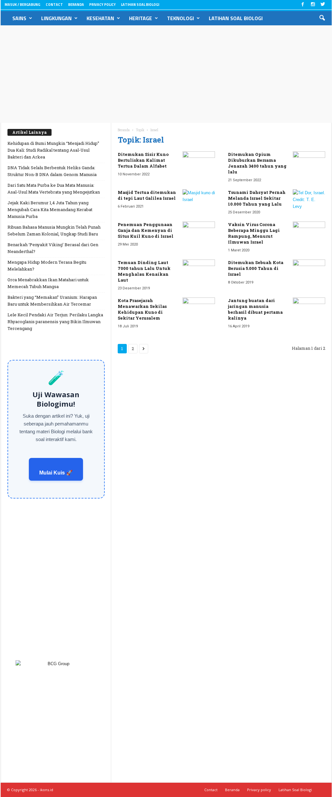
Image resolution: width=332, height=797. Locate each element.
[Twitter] (323, 4)
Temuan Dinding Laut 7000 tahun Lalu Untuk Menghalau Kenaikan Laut (144, 271)
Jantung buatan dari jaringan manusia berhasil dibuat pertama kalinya (255, 309)
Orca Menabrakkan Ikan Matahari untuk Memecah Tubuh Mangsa (48, 283)
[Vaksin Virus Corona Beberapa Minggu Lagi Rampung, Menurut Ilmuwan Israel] (309, 233)
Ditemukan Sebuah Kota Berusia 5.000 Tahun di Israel (255, 268)
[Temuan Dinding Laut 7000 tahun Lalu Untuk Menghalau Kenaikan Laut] (199, 271)
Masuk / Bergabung (22, 4)
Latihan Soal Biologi (140, 4)
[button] (322, 18)
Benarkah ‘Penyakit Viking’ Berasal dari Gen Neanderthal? (52, 248)
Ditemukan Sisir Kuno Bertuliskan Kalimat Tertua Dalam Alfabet (143, 160)
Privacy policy (102, 4)
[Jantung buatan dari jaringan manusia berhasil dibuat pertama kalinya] (309, 309)
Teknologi (180, 18)
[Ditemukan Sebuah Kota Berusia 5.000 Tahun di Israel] (309, 271)
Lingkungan (56, 18)
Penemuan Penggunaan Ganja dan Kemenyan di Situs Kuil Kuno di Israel (145, 230)
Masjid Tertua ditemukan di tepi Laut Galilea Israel (147, 195)
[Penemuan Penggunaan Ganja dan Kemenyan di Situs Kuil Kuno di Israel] (199, 233)
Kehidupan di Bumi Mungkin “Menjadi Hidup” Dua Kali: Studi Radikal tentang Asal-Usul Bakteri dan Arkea (53, 150)
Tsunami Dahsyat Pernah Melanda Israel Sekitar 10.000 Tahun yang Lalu (257, 198)
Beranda (76, 4)
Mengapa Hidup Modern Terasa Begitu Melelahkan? (46, 265)
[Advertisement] (166, 74)
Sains (19, 18)
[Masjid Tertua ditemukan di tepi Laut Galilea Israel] (199, 201)
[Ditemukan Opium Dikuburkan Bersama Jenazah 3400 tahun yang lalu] (309, 163)
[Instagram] (313, 4)
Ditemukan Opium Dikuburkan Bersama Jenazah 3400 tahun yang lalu (257, 163)
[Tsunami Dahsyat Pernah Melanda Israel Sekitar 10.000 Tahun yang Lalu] (309, 201)
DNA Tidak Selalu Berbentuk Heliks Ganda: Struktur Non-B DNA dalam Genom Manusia (52, 171)
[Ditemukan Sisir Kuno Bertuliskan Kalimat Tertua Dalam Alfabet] (199, 163)
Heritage (140, 18)
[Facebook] (303, 4)
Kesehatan (100, 18)
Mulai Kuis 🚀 (56, 472)
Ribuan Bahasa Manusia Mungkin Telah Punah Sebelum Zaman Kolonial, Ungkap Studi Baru (54, 230)
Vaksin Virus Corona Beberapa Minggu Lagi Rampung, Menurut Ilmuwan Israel (254, 233)
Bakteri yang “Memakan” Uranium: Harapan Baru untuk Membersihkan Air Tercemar (52, 300)
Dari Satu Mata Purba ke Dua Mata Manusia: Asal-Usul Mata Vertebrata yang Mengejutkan (53, 188)
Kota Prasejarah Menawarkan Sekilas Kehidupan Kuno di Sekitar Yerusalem (142, 309)
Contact (54, 4)
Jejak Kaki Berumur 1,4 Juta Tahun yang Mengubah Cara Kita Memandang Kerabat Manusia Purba (49, 209)
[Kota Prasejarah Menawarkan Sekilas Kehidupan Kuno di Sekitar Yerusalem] (199, 309)
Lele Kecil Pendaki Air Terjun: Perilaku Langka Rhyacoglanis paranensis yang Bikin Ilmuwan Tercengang (55, 321)
